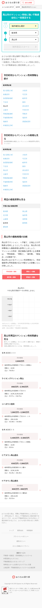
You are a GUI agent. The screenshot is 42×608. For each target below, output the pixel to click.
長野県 (24, 219)
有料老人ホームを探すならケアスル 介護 (17, 564)
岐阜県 (18, 7)
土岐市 (5, 110)
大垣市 (24, 91)
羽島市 (24, 114)
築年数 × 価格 (11, 277)
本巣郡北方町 (8, 125)
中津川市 (25, 110)
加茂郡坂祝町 (8, 98)
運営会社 (20, 530)
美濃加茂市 (26, 121)
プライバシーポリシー (21, 536)
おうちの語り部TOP (8, 7)
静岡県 (24, 223)
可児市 (24, 94)
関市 (24, 102)
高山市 (5, 170)
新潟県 (5, 211)
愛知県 (5, 227)
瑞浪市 (24, 118)
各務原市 (6, 94)
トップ (11, 530)
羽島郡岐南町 (8, 114)
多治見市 (25, 106)
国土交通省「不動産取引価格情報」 (17, 328)
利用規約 (30, 530)
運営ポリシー (21, 541)
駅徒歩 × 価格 (30, 277)
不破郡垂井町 (8, 118)
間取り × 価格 (30, 271)
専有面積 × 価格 (11, 271)
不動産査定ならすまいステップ (14, 561)
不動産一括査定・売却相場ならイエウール (17, 555)
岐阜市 (24, 98)
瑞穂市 (5, 121)
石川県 (5, 215)
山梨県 (5, 219)
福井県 (24, 215)
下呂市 (5, 102)
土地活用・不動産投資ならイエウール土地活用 (19, 567)
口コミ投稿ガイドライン (21, 546)
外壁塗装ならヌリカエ (11, 558)
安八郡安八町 (8, 91)
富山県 (24, 211)
